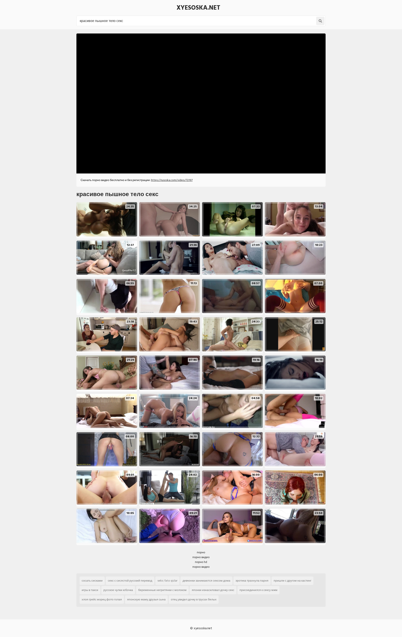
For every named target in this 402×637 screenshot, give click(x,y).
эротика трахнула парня (252, 580)
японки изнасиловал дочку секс (213, 590)
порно (201, 552)
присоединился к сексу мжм (258, 590)
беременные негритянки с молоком (162, 590)
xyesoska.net (198, 8)
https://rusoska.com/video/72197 (172, 180)
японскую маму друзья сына (146, 599)
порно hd (201, 562)
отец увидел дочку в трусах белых (193, 599)
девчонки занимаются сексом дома (206, 580)
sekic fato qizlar (167, 580)
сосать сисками (92, 580)
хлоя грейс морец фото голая (102, 599)
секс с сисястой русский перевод (130, 580)
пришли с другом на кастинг (292, 580)
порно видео (201, 557)
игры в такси (90, 590)
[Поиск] (320, 21)
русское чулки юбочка (118, 590)
